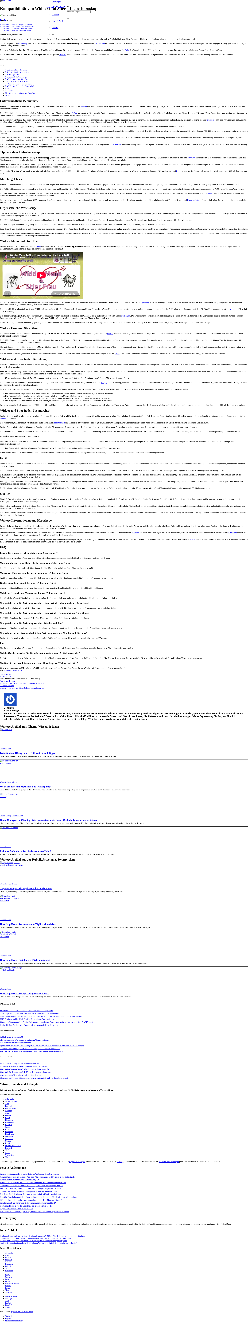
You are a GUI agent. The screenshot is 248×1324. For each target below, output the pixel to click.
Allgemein (15, 782)
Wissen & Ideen (5, 749)
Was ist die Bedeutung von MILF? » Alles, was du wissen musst (26, 1072)
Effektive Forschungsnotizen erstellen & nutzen (19, 1063)
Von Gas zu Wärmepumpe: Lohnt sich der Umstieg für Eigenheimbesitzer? (30, 1188)
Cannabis (9, 1138)
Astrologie (8, 670)
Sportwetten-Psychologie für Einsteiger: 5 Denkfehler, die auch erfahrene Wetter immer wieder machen (42, 1046)
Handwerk (9, 1122)
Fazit (9, 88)
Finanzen (9, 1120)
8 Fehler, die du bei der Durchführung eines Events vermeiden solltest (28, 1191)
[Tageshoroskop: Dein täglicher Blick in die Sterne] (11, 865)
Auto (7, 1113)
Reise (7, 1118)
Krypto (8, 1129)
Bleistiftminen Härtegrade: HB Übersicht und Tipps (27, 753)
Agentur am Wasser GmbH (22, 1312)
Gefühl (74, 113)
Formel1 (8, 1148)
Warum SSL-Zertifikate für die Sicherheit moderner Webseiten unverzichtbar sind (33, 1182)
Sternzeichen (99, 43)
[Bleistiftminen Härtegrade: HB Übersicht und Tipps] (6, 729)
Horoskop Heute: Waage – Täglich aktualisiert (24, 993)
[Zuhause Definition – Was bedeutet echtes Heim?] (9, 828)
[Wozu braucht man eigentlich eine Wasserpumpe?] (11, 763)
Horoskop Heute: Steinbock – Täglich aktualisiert (26, 960)
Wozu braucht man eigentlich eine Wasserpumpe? (27, 786)
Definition (9, 1271)
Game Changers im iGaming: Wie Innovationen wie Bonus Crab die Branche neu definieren (49, 820)
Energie (110, 333)
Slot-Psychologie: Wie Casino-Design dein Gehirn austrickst (24, 1040)
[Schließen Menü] (53, 34)
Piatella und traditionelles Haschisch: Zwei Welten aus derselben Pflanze (29, 1174)
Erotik (7, 1143)
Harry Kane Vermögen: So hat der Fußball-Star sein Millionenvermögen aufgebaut (33, 1241)
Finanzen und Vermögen (169, 1162)
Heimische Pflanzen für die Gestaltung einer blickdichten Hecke (26, 1206)
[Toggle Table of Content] (2, 65)
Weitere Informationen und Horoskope (22, 93)
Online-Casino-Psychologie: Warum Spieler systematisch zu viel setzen (29, 1025)
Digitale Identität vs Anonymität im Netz (16, 1209)
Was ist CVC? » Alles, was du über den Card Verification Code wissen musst (31, 1051)
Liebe (178, 171)
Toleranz (62, 54)
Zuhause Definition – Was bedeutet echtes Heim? (25, 851)
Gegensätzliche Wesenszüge (17, 77)
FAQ (9, 95)
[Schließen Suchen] (68, 18)
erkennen (210, 120)
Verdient (8, 1157)
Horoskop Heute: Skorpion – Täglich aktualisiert (17, 26)
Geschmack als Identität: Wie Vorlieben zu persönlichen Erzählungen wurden (31, 1185)
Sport (7, 1127)
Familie (8, 1115)
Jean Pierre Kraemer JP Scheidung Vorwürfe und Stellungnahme (26, 1010)
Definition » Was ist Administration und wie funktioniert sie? (24, 1066)
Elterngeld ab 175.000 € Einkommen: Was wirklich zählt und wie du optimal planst (34, 1078)
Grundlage (232, 533)
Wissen (193, 539)
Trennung (191, 158)
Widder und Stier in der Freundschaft (20, 86)
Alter (7, 1104)
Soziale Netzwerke (13, 1145)
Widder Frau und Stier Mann (17, 81)
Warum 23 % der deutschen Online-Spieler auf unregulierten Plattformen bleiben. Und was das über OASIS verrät (46, 1022)
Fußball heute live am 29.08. (11, 1037)
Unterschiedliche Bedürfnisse (17, 70)
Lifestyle (8, 1125)
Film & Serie (10, 1108)
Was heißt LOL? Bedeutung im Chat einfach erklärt (21, 1075)
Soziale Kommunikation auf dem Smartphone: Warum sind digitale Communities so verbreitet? (38, 1243)
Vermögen (9, 1155)
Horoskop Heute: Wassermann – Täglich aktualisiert (28, 924)
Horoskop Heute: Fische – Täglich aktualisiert (16, 30)
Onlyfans (9, 1136)
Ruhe (127, 50)
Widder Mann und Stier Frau (17, 79)
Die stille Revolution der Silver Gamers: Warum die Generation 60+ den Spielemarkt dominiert (38, 1197)
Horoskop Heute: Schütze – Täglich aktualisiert (16, 28)
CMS (7, 1152)
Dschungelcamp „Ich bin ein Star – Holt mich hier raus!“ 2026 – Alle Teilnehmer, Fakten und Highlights (42, 1236)
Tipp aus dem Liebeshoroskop (18, 72)
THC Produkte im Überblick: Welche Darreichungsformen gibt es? (27, 1019)
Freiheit (84, 106)
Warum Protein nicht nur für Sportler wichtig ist (19, 1180)
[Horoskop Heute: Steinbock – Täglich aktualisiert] (11, 936)
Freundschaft (5, 418)
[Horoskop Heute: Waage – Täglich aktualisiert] (11, 970)
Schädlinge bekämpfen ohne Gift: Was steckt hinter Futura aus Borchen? (29, 1013)
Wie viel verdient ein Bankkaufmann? (15, 1043)
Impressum (9, 1318)
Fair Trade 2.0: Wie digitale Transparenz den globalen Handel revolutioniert (30, 1194)
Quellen (11, 91)
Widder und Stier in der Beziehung (19, 84)
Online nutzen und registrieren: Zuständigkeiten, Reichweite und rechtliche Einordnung (35, 1238)
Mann (38, 246)
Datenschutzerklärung (14, 1321)
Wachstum (117, 144)
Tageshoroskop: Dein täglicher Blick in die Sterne (26, 888)
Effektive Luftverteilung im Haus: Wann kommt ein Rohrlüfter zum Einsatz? (31, 1200)
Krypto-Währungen (77, 1162)
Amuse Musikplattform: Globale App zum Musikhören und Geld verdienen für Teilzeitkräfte (37, 1177)
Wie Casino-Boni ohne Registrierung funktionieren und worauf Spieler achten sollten (34, 1212)
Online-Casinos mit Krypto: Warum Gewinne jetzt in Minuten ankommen (30, 1048)
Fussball (8, 1106)
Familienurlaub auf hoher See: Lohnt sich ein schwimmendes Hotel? (28, 1203)
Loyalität (231, 309)
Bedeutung (125, 316)
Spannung (145, 302)
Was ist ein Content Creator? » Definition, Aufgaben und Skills (25, 1069)
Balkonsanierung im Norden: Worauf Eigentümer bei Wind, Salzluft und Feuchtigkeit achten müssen (41, 1016)
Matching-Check (13, 74)
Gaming (8, 816)
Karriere (135, 533)
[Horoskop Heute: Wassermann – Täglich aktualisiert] (11, 901)
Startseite (9, 1316)
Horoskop (15, 884)
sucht (209, 193)
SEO (7, 1150)
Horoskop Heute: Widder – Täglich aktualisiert (16, 24)
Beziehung (22, 43)
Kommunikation (193, 200)
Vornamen (9, 1292)
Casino (2, 816)
